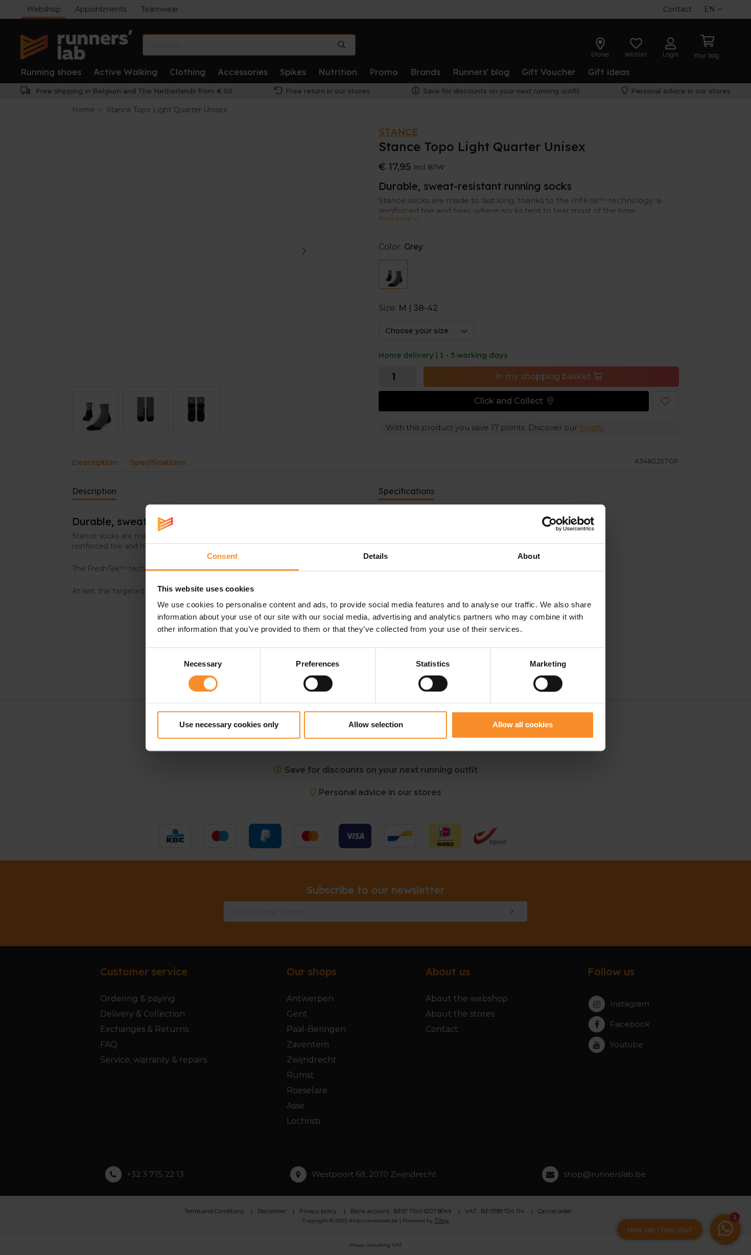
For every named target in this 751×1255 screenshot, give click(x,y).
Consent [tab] (222, 556)
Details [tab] (375, 556)
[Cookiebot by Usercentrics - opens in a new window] (549, 523)
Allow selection (375, 725)
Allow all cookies (522, 725)
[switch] (318, 683)
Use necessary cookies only (228, 725)
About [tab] (529, 556)
